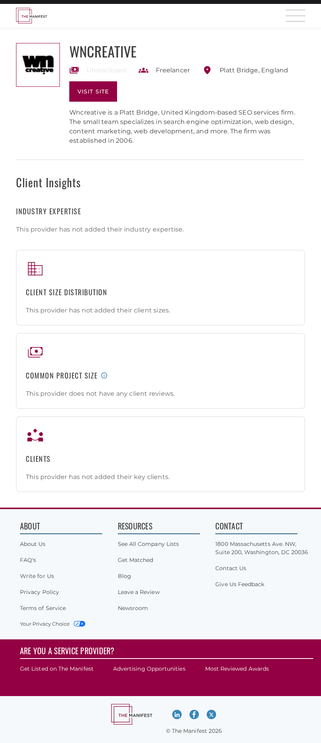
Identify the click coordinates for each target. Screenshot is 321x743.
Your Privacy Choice (45, 624)
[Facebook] (194, 714)
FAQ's (28, 560)
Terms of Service (43, 608)
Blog (124, 576)
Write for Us (37, 576)
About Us (33, 543)
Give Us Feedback (239, 584)
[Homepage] (31, 15)
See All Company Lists (148, 543)
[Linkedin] (177, 714)
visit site (93, 91)
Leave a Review (139, 592)
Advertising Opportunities (149, 668)
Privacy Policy (39, 592)
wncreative (103, 51)
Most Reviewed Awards (237, 668)
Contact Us (230, 568)
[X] (211, 714)
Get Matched (135, 560)
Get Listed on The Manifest (57, 668)
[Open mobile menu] (295, 16)
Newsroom (133, 608)
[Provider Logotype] (38, 65)
